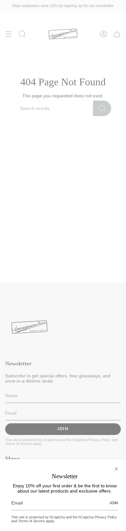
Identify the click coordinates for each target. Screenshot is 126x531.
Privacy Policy (106, 517)
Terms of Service (31, 521)
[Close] (116, 469)
